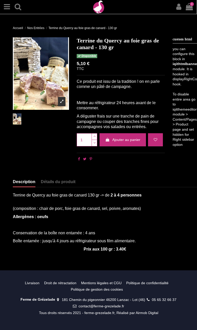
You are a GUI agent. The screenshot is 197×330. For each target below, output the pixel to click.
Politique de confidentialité (147, 283)
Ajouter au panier (126, 140)
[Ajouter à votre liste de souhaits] (155, 139)
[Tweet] (84, 159)
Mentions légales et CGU (101, 283)
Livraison (32, 283)
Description (24, 182)
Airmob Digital (147, 313)
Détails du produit (58, 182)
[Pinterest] (91, 159)
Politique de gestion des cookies (97, 289)
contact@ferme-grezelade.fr (101, 306)
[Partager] (79, 159)
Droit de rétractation (60, 283)
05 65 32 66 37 (164, 300)
